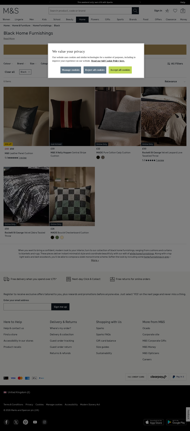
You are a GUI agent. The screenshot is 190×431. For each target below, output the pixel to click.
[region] (96, 60)
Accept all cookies (120, 70)
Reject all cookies (94, 70)
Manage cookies (71, 70)
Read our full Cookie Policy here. (108, 61)
